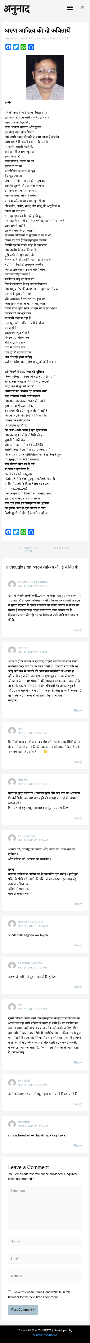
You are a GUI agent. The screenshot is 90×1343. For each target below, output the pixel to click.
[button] (70, 7)
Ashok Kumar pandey (33, 582)
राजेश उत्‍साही (24, 1080)
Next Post (63, 548)
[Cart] (82, 8)
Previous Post (28, 549)
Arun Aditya (26, 836)
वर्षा (19, 1005)
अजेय (20, 728)
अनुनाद (17, 9)
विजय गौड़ (22, 780)
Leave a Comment (17, 38)
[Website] (45, 1277)
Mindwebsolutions (45, 1335)
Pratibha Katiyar (30, 963)
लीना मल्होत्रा (24, 1122)
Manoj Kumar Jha (30, 922)
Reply (78, 630)
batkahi (23, 648)
